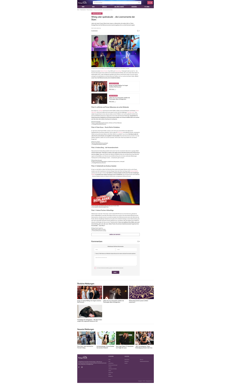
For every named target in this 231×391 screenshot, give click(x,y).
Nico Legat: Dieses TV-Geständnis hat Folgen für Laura (124, 347)
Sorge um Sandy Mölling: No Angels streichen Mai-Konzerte (118, 86)
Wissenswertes (83, 9)
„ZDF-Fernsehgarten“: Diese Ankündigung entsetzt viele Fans (143, 347)
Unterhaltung (110, 363)
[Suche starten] (139, 2)
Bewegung (110, 376)
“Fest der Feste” (130, 112)
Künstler (104, 6)
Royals (109, 374)
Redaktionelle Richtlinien (144, 361)
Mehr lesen (111, 89)
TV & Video (146, 6)
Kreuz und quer (89, 9)
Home (83, 6)
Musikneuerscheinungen (112, 365)
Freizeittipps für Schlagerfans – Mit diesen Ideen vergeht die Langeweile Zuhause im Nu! (89, 320)
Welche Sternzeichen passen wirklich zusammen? (138, 301)
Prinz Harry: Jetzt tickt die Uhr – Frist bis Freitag (85, 347)
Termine (109, 366)
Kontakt (126, 363)
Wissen (109, 370)
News (93, 6)
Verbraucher (110, 372)
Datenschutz (127, 359)
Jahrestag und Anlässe (112, 368)
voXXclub (100, 110)
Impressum (127, 361)
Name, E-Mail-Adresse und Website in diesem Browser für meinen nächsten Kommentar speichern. (116, 253)
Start (78, 9)
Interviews (134, 6)
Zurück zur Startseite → (115, 234)
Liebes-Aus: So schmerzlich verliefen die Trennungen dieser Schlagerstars (119, 98)
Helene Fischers (104, 71)
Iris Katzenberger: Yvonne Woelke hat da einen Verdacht (105, 347)
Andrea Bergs (118, 71)
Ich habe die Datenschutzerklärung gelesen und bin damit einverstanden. (110, 267)
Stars (109, 361)
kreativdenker (94, 30)
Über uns (141, 359)
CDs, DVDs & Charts (119, 6)
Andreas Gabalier (134, 171)
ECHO (93, 174)
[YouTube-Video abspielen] (115, 191)
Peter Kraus (120, 132)
